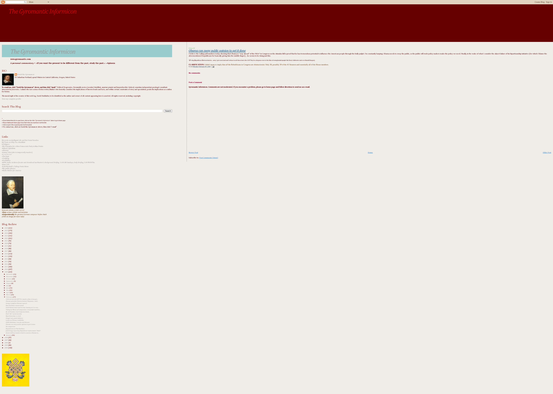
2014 (6, 259)
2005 (6, 345)
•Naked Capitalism (8, 148)
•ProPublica (6, 160)
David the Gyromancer (26, 74)
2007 (6, 340)
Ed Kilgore (6, 144)
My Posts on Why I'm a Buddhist (13, 142)
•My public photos (8, 168)
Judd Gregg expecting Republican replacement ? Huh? (23, 331)
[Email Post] (212, 66)
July (7, 285)
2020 (6, 243)
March (8, 295)
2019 (6, 246)
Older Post (547, 153)
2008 (6, 338)
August (8, 283)
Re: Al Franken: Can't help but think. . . (18, 312)
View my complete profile (11, 99)
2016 (6, 254)
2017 (6, 251)
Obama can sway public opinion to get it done (20, 324)
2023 (6, 236)
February (9, 297)
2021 (6, 241)
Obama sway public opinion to (217, 50)
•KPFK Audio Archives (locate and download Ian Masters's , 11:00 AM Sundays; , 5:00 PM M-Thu (48, 162)
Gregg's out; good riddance (14, 318)
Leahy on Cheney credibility (15, 320)
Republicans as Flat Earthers (15, 328)
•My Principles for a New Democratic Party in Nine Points (22, 146)
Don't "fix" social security (14, 314)
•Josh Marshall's (15, 166)
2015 (6, 256)
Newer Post (193, 153)
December (9, 274)
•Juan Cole (5, 164)
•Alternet (5, 150)
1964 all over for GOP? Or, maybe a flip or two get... (22, 299)
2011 (6, 267)
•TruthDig (5, 158)
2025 (6, 231)
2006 (6, 343)
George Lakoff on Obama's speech (16, 303)
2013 (6, 262)
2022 (6, 238)
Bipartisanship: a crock (13, 316)
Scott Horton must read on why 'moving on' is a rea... (22, 307)
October (9, 279)
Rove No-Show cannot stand (15, 305)
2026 (6, 228)
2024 (6, 233)
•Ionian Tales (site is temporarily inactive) (17, 152)
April (8, 292)
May (7, 290)
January (9, 335)
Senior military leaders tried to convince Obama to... (22, 333)
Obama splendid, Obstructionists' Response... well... (22, 301)
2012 (6, 264)
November (9, 276)
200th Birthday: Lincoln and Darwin (18, 322)
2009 (6, 272)
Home (370, 153)
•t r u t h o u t (7, 154)
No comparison (10, 326)
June (7, 288)
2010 (6, 269)
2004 (6, 348)
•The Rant (5, 156)
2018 (6, 249)
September (10, 281)
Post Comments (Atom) (208, 158)
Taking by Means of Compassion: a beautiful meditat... (23, 309)
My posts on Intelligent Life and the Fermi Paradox (20, 140)
